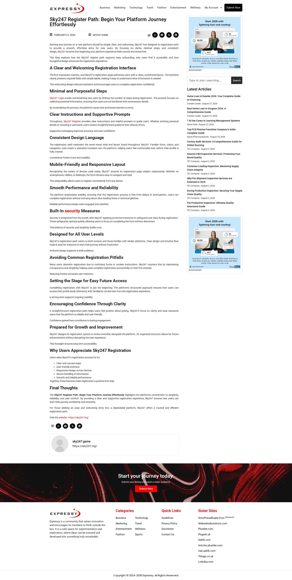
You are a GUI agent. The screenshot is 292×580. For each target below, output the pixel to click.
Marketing (119, 7)
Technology (135, 7)
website (63, 417)
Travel (150, 7)
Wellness (195, 7)
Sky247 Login (57, 98)
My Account (211, 7)
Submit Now (233, 7)
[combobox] (209, 80)
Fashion (161, 7)
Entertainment (178, 7)
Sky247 (61, 51)
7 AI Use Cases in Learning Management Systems (213, 120)
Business (105, 7)
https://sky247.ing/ (78, 417)
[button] (155, 35)
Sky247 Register (72, 121)
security (72, 210)
